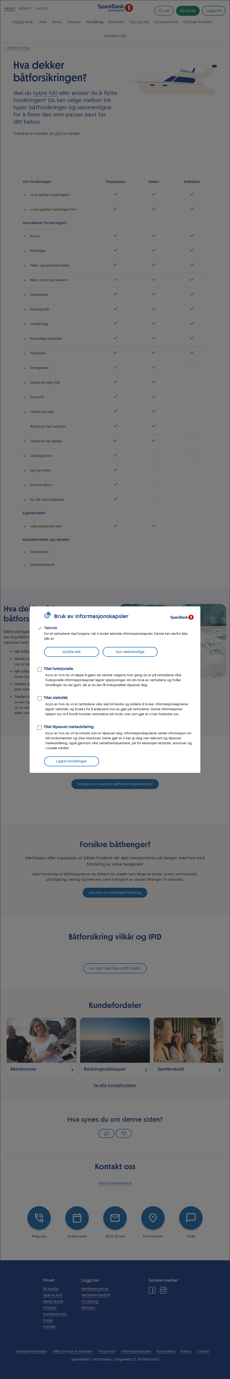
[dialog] (115, 689)
